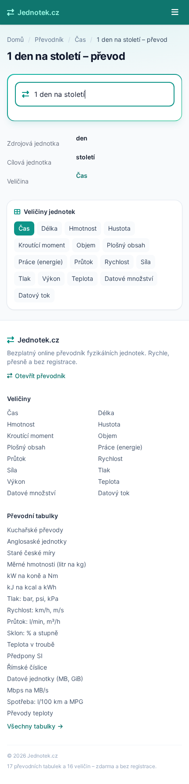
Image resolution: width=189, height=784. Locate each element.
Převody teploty (30, 713)
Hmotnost (83, 228)
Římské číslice (27, 667)
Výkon (51, 278)
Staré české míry (31, 552)
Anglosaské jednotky (37, 541)
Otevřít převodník (40, 375)
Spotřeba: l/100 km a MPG (45, 701)
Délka (49, 228)
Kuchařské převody (35, 530)
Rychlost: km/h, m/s (35, 610)
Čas (80, 39)
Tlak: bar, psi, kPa (32, 598)
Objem (85, 245)
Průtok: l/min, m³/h (33, 621)
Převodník (49, 39)
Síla (146, 261)
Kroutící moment (41, 245)
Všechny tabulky (32, 726)
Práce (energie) (40, 261)
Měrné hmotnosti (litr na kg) (46, 564)
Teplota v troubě (31, 644)
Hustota (119, 228)
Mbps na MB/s (27, 690)
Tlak (24, 278)
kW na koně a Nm (32, 575)
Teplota (82, 278)
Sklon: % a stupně (32, 633)
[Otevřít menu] (175, 12)
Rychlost (117, 261)
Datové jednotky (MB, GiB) (45, 678)
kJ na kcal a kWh (31, 587)
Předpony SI (25, 655)
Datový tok (34, 295)
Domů (15, 39)
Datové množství (129, 278)
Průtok (83, 261)
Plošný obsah (126, 245)
